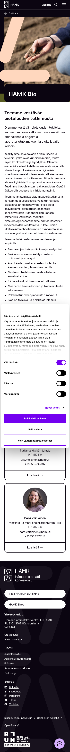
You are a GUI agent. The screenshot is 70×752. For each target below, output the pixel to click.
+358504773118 (35, 536)
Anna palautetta (13, 639)
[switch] (61, 373)
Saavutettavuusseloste (17, 668)
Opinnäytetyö (12, 725)
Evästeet (9, 663)
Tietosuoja (10, 673)
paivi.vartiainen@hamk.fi (35, 532)
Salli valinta (35, 429)
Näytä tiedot (52, 407)
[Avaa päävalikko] (63, 5)
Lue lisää (33, 475)
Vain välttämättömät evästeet (35, 440)
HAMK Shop (16, 604)
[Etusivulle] (15, 4)
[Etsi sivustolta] (56, 5)
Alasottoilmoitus (13, 654)
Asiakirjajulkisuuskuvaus (17, 658)
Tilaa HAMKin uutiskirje (24, 593)
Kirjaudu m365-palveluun (18, 717)
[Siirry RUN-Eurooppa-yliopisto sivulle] (17, 739)
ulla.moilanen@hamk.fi (35, 459)
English (46, 4)
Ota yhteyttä (11, 634)
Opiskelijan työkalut (48, 717)
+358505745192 (35, 464)
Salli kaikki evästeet (35, 418)
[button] (59, 743)
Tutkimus (13, 13)
